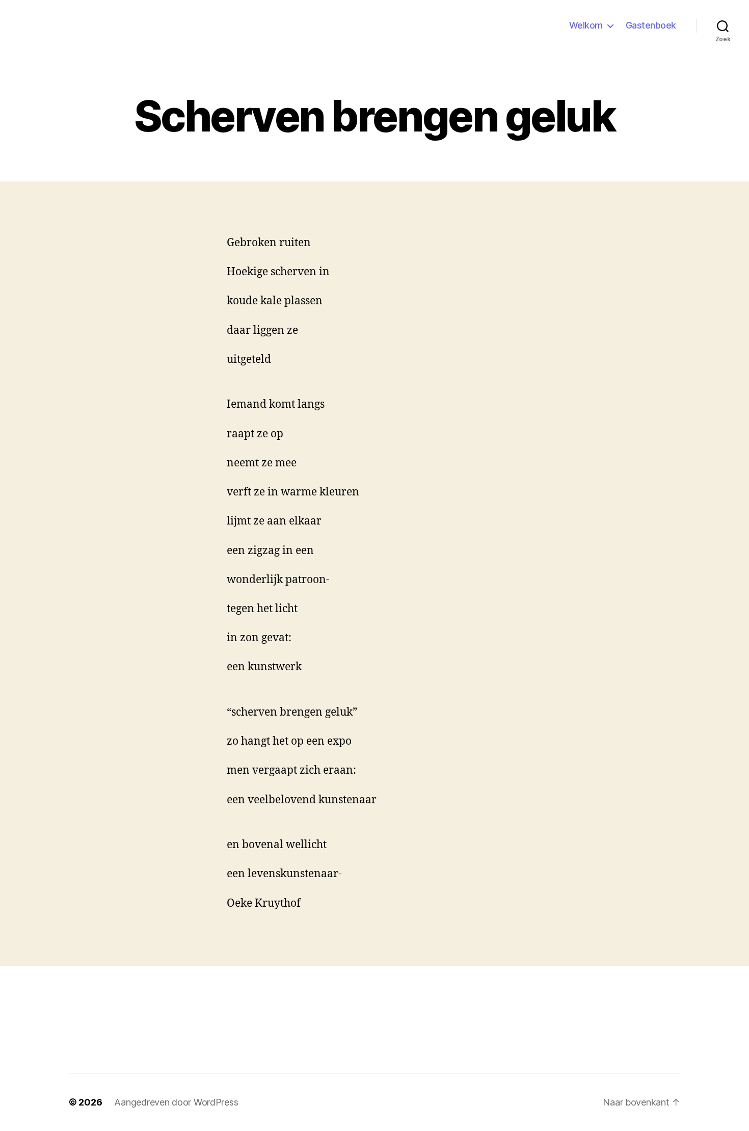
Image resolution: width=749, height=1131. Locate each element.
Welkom (586, 25)
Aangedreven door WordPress (176, 1102)
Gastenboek (651, 25)
